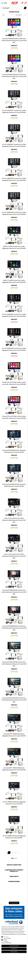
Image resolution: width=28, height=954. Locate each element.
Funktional (6, 941)
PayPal (5, 940)
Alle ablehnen (14, 948)
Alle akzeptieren (14, 951)
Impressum (23, 934)
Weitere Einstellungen (6, 943)
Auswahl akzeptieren (14, 946)
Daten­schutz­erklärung (10, 934)
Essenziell (6, 936)
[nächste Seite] (19, 852)
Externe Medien (7, 938)
